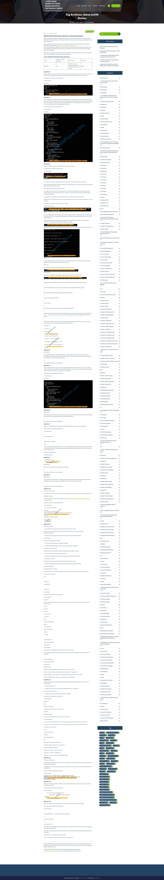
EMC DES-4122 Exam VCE (106, 384)
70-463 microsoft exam (105, 745)
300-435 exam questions (106, 159)
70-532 (101, 753)
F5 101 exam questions (106, 423)
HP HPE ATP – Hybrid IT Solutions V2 (108, 458)
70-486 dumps (110, 748)
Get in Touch (116, 5)
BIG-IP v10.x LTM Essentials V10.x (108, 277)
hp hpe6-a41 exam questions (107, 484)
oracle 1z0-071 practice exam (107, 663)
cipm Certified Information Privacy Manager (108, 283)
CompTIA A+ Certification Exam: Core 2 (109, 343)
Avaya (102, 208)
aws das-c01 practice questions (108, 274)
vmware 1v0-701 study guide (107, 718)
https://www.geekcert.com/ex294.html (67, 45)
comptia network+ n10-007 (107, 355)
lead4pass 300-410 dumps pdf (106, 794)
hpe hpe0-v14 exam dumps (106, 496)
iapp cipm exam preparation (107, 549)
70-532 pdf (102, 756)
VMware (102, 706)
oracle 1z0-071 (104, 651)
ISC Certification (104, 558)
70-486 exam (103, 185)
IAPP (101, 538)
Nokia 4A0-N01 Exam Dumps (107, 630)
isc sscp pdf (103, 572)
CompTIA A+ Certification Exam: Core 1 (109, 340)
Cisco (89, 5)
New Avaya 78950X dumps (106, 625)
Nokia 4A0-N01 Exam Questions (107, 633)
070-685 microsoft (104, 761)
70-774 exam (103, 191)
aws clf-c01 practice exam (106, 262)
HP (101, 446)
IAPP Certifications (105, 541)
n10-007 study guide (104, 805)
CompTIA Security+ (105, 367)
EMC (101, 370)
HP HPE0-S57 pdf (104, 472)
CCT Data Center (104, 280)
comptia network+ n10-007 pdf (107, 358)
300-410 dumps (104, 130)
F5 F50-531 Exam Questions (107, 435)
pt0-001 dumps (104, 671)
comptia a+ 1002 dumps (106, 320)
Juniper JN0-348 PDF (105, 593)
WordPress (97, 878)
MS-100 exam (103, 607)
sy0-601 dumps (104, 683)
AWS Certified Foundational (107, 248)
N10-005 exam (104, 619)
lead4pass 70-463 (104, 784)
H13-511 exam (104, 437)
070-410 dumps (104, 87)
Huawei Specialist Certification (107, 535)
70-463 (101, 743)
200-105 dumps (110, 763)
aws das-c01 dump (105, 271)
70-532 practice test (112, 756)
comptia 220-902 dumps (106, 309)
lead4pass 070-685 (104, 779)
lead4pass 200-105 (104, 789)
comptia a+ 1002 (104, 317)
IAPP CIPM (103, 544)
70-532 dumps (110, 753)
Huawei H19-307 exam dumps (107, 529)
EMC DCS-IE (103, 372)
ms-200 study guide (105, 613)
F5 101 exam (103, 417)
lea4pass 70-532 (103, 774)
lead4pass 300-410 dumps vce (106, 797)
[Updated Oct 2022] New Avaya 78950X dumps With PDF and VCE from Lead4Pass (109, 65)
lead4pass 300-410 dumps (105, 792)
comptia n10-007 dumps (106, 346)
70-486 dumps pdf (104, 750)
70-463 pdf (116, 745)
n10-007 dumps (104, 622)
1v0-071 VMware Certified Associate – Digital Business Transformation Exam (109, 96)
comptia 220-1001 (105, 300)
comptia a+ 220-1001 (105, 329)
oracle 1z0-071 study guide (106, 665)
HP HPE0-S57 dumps (105, 464)
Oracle (102, 648)
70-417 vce (113, 740)
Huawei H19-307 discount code (107, 526)
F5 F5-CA (102, 429)
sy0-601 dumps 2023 (105, 686)
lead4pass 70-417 (104, 781)
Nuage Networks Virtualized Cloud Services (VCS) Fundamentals (110, 643)
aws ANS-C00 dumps (105, 223)
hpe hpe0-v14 (103, 490)
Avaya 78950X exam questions (107, 214)
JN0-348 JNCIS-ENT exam (106, 575)
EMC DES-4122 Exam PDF (106, 378)
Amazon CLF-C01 (104, 203)
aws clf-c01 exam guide (106, 257)
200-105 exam (104, 104)
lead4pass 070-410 (104, 776)
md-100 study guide (105, 602)
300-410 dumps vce (105, 136)
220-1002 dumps (112, 769)
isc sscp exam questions (106, 570)
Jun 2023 (90, 31)
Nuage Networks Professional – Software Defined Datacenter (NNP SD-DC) (110, 637)
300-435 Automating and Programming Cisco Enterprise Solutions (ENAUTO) (109, 151)
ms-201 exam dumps (105, 616)
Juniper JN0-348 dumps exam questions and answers (109, 588)
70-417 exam (103, 179)
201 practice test (104, 118)
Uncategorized (104, 703)
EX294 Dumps (103, 387)
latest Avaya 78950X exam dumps (108, 596)
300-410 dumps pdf (105, 133)
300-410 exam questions (106, 139)
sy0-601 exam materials (106, 688)
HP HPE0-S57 (103, 461)
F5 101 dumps (104, 414)
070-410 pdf (102, 735)
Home (78, 5)
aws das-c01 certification (106, 268)
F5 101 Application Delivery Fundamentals (110, 410)
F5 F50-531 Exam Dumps (106, 432)
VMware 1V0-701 (104, 709)
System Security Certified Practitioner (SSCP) (109, 698)
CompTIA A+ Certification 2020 (107, 335)
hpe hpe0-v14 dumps (105, 493)
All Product (102, 5)
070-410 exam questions (112, 732)
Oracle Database (104, 668)
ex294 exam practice (105, 393)
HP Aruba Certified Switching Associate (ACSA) (109, 450)
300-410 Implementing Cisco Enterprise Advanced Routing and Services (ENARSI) (110, 142)
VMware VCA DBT (104, 720)
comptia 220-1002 (105, 303)
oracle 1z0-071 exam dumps (107, 657)
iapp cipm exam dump (105, 547)
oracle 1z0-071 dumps (105, 654)
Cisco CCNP (103, 291)
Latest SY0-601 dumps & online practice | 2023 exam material (109, 60)
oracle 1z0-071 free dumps (106, 660)
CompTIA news (104, 364)
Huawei (102, 521)
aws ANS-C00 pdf (104, 229)
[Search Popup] (109, 5)
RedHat (102, 674)
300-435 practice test (105, 162)
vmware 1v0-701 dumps (106, 712)
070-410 (102, 732)
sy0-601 (102, 677)
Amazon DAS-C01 (104, 205)
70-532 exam (103, 188)
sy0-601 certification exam (107, 680)
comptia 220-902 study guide (107, 314)
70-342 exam (103, 174)
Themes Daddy (83, 878)
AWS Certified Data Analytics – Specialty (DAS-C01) (110, 243)
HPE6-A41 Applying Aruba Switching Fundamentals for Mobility (108, 515)
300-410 (102, 127)
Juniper (102, 581)
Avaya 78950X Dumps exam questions (109, 211)
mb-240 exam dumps (105, 599)
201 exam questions (105, 113)
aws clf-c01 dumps (105, 254)
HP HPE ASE (103, 455)
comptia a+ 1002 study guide (107, 326)
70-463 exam (103, 182)
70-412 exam (103, 177)
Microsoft (84, 5)
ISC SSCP (102, 561)
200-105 (102, 763)
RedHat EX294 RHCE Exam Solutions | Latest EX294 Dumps (63, 36)
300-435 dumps (104, 156)
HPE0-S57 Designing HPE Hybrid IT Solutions (108, 505)
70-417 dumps (110, 737)
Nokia (102, 627)
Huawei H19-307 (104, 523)
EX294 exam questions (106, 395)
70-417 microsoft (103, 740)
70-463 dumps (110, 743)
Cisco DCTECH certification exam (108, 294)
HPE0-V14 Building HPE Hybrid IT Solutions (110, 510)
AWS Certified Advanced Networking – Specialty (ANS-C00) (109, 232)
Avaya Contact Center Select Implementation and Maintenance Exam (110, 218)
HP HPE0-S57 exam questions (107, 470)
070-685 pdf (114, 761)
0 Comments (54, 33)
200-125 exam (104, 107)
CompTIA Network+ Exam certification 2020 (109, 350)
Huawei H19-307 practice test (107, 532)
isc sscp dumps (104, 564)
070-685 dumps (110, 758)
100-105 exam (104, 92)
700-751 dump (104, 194)
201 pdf (102, 116)
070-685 (102, 758)
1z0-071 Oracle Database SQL (107, 101)
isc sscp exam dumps (105, 567)
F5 (101, 407)
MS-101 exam (103, 610)
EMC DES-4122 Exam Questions (107, 381)
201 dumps (103, 110)
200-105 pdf (102, 769)
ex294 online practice (105, 398)
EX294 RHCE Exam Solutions (107, 404)
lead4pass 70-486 (104, 787)
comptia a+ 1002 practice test (107, 323)
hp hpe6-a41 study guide (106, 487)
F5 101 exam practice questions (108, 420)
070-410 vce (111, 735)
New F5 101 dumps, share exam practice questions (109, 47)
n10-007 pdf (112, 802)
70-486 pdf (113, 750)
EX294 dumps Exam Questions (107, 390)
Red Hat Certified (73, 63)
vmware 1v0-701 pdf (105, 715)
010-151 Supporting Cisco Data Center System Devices (109, 81)
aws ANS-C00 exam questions (107, 226)
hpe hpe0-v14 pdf (104, 501)
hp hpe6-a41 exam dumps (106, 481)
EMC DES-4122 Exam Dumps (107, 375)
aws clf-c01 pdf (104, 259)
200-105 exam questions (105, 766)
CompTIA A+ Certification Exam (108, 338)
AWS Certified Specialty (106, 251)
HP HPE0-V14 (103, 475)
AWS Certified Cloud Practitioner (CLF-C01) (110, 238)
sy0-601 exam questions (106, 694)
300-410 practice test (105, 148)
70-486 (101, 748)
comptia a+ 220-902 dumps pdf (107, 332)
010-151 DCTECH (104, 78)
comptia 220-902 (104, 306)
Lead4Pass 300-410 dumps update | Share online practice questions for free (109, 56)
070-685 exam (104, 89)
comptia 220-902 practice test (107, 312)
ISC (101, 555)
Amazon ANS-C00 (104, 200)
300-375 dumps (104, 124)
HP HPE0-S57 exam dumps (106, 467)
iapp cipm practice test (106, 552)
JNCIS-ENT (103, 578)
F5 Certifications (104, 426)
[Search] (119, 34)
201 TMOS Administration (106, 121)
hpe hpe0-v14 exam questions (107, 498)
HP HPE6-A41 (103, 478)
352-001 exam (104, 165)
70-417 (101, 737)
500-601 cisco (104, 168)
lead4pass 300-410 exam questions (107, 800)
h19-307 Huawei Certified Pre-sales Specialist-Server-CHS (108, 441)
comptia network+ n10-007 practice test (110, 361)
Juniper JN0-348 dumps (106, 584)
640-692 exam (104, 171)
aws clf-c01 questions (105, 265)
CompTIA (95, 5)
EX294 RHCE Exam (104, 401)
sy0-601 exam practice (106, 691)
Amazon (102, 197)
